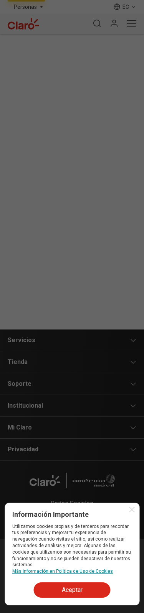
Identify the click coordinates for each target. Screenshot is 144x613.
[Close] (131, 509)
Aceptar (72, 589)
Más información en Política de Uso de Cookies (62, 571)
